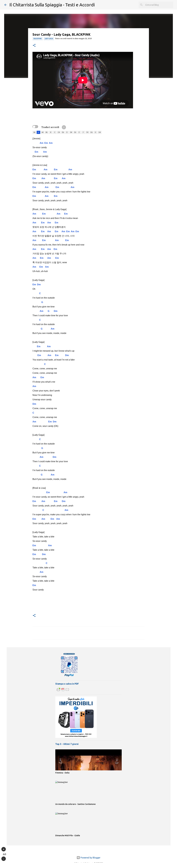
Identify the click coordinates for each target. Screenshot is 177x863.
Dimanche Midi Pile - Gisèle (67, 835)
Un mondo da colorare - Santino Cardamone (75, 804)
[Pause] (3, 859)
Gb (91, 132)
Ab (34, 132)
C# (59, 132)
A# (42, 132)
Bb (46, 132)
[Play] (3, 849)
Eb (75, 132)
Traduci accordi (50, 127)
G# (100, 132)
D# (71, 132)
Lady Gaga (49, 38)
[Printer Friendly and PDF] (63, 691)
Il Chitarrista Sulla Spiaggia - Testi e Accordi (52, 4)
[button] (34, 45)
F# (87, 132)
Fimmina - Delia (62, 773)
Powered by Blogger (90, 857)
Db (63, 132)
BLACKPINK (38, 38)
